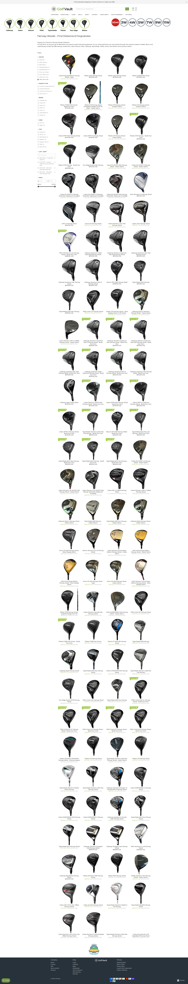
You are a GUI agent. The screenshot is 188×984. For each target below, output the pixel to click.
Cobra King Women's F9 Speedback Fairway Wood (140, 935)
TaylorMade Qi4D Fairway (140, 282)
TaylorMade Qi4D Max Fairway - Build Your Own (69, 462)
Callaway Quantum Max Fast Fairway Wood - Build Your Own (69, 372)
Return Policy (121, 964)
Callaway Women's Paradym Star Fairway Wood (93, 847)
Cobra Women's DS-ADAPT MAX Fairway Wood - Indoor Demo (69, 491)
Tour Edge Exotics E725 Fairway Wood (69, 701)
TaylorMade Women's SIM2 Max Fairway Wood (116, 935)
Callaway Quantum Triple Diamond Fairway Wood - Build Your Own (93, 373)
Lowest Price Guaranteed (124, 968)
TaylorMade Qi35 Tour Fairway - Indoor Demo (117, 522)
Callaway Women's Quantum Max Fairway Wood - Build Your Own (117, 342)
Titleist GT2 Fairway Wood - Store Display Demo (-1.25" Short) (117, 312)
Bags (74, 966)
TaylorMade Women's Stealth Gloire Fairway (69, 788)
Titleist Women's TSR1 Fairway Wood (93, 876)
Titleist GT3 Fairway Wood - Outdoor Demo (117, 105)
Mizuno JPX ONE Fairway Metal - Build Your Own (117, 432)
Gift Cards (129, 14)
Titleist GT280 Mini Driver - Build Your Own (69, 642)
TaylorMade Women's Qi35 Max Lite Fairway (140, 671)
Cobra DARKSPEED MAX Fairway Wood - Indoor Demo (117, 613)
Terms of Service (77, 970)
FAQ (52, 966)
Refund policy (77, 972)
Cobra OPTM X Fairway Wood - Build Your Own (69, 432)
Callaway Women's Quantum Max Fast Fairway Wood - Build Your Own (141, 342)
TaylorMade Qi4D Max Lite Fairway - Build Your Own (141, 432)
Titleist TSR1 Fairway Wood (117, 876)
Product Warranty (122, 970)
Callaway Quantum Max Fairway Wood (69, 283)
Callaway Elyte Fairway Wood (69, 671)
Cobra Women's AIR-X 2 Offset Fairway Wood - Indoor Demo (69, 341)
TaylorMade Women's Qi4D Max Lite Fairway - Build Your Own (93, 432)
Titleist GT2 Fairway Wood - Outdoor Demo (141, 105)
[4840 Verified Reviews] (94, 955)
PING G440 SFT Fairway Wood (141, 612)
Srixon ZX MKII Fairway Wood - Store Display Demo (69, 551)
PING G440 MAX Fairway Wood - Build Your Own (141, 730)
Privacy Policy (121, 966)
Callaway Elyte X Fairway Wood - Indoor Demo (69, 522)
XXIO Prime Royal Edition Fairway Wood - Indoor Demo (141, 551)
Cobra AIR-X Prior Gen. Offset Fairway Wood (69, 905)
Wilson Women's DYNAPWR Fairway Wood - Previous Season (69, 759)
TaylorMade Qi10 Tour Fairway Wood (141, 818)
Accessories (76, 968)
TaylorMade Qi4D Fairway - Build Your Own (93, 462)
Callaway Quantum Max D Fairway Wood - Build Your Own (116, 372)
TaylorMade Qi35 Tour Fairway (117, 700)
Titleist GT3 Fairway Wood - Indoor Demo (117, 136)
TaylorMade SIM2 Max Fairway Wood (93, 671)
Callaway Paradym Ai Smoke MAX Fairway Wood (117, 818)
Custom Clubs (64, 14)
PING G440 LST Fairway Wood (93, 311)
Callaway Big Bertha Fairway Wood (69, 876)
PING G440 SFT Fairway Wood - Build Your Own (116, 730)
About (52, 962)
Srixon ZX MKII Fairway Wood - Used (93, 582)
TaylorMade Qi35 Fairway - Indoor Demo (93, 522)
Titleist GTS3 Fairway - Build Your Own (141, 136)
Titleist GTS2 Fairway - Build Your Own (69, 166)
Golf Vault (57, 978)
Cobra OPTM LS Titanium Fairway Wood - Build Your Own (140, 403)
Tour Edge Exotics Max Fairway (93, 165)
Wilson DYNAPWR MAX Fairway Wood (117, 671)
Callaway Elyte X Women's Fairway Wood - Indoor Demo (141, 312)
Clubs (73, 14)
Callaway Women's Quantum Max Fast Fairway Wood (117, 253)
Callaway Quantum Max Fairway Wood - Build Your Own (141, 372)
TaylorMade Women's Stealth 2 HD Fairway (117, 905)
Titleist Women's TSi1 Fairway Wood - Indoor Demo (140, 876)
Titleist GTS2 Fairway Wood (117, 76)
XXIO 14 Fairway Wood (69, 223)
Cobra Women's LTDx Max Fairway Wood (117, 224)
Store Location (55, 968)
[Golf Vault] (62, 9)
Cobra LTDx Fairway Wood (141, 223)
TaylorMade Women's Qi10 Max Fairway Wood (93, 788)
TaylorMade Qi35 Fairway (141, 641)
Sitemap (75, 974)
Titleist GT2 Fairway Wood (93, 758)
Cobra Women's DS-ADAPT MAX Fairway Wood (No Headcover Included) (93, 492)
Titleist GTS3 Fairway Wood (93, 76)
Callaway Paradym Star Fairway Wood (116, 847)
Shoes (86, 14)
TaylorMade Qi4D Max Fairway (69, 311)
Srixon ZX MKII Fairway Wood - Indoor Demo (117, 582)
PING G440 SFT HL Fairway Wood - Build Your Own (69, 730)
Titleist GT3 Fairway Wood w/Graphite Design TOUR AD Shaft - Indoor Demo (93, 106)
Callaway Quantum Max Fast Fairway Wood (140, 253)
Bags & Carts (104, 14)
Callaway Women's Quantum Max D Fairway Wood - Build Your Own (93, 342)
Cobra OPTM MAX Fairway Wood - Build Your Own (117, 403)
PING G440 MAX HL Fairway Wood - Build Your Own (140, 701)
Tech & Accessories (116, 14)
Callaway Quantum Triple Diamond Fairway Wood (93, 253)
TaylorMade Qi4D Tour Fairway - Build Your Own (117, 462)
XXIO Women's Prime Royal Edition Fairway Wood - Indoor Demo (117, 552)
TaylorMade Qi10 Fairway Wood (69, 846)
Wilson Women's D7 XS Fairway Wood (93, 551)
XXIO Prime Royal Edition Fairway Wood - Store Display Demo (69, 583)
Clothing (94, 14)
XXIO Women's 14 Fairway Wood (141, 194)
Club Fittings (54, 14)
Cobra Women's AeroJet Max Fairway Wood (93, 613)
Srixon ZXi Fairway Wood (93, 223)
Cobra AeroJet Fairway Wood (93, 905)
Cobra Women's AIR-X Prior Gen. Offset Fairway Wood (69, 935)
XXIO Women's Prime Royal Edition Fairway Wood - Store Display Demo (140, 583)
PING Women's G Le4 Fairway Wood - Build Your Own (69, 253)
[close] (186, 2)
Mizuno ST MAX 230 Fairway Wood (117, 642)
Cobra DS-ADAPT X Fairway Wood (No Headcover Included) (69, 195)
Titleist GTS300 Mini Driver (141, 76)
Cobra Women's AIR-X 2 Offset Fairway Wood (141, 491)
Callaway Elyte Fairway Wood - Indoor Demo (141, 522)
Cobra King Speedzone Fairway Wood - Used (69, 76)
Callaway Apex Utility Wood (69, 402)
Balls (80, 14)
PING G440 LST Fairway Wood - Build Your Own (93, 730)
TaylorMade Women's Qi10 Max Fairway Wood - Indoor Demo (117, 759)
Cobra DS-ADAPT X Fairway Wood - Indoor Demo (141, 166)
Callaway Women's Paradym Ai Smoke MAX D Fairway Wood (117, 788)
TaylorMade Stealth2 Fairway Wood (140, 905)
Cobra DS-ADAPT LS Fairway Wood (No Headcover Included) (93, 195)
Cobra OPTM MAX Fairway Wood (69, 136)
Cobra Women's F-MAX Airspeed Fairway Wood (93, 935)
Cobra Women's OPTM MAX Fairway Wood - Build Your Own (93, 403)
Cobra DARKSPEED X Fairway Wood (93, 818)
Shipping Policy (121, 962)
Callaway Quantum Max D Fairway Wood (93, 283)
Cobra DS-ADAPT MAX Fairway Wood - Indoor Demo (117, 166)
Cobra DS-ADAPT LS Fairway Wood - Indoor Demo (140, 462)
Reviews (53, 970)
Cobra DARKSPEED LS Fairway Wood (141, 788)
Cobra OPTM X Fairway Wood (93, 136)
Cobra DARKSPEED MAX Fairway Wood (69, 818)
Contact (53, 964)
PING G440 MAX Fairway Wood (93, 700)
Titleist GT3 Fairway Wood (140, 758)
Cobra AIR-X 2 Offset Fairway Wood (116, 491)
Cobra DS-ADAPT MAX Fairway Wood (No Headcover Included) (117, 195)
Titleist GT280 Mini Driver (93, 641)
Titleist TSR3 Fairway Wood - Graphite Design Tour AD (69, 613)
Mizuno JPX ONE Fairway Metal (117, 282)
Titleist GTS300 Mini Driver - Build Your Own (69, 105)
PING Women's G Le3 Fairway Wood (141, 847)
